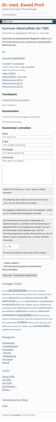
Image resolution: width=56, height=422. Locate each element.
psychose (35, 315)
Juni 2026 (7, 383)
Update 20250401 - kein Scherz (14, 77)
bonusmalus (41, 294)
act (3, 290)
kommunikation (7, 308)
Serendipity (16, 415)
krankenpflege (33, 308)
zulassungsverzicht (15, 329)
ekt (17, 301)
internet (48, 304)
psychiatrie (30, 67)
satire (4, 322)
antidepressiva (40, 290)
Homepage (7, 149)
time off (5, 363)
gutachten (36, 304)
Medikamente (9, 356)
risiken (51, 319)
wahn (30, 326)
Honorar (7, 353)
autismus (18, 294)
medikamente (21, 311)
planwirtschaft (43, 311)
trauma (10, 326)
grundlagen (28, 304)
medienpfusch (10, 311)
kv (52, 308)
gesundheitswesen (46, 301)
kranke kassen (22, 308)
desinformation (39, 297)
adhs (6, 290)
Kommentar (7, 157)
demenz (21, 297)
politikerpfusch (9, 314)
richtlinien (45, 319)
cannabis (5, 297)
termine (4, 326)
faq (20, 301)
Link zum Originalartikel (13, 58)
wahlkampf (25, 326)
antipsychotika (6, 294)
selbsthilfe (13, 322)
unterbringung (17, 326)
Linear (25, 117)
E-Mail (5, 141)
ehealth (12, 301)
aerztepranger (17, 290)
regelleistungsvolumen (17, 319)
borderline (49, 294)
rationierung (6, 319)
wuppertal (5, 329)
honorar (43, 304)
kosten (14, 308)
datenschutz (13, 297)
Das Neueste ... (9, 386)
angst (34, 290)
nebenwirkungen (32, 311)
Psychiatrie (6, 64)
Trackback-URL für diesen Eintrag (15, 100)
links (3, 311)
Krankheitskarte (10, 346)
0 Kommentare (18, 64)
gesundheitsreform (32, 301)
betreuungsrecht (27, 294)
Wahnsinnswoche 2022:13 (12, 83)
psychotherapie (44, 315)
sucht (45, 322)
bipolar (35, 294)
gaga (23, 67)
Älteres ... (6, 390)
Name (5, 134)
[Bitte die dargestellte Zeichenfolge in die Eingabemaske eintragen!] (11, 246)
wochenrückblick (41, 325)
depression (29, 298)
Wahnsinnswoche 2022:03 (12, 87)
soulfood (22, 322)
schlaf (8, 322)
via (3, 51)
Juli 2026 (6, 380)
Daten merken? (11, 263)
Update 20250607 (9, 73)
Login (5, 406)
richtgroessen (37, 319)
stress (41, 322)
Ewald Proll (20, 33)
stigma (37, 322)
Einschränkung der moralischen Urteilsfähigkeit (28, 42)
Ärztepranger (8, 343)
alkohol (29, 290)
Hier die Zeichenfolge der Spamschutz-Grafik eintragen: (25, 253)
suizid (49, 322)
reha (31, 319)
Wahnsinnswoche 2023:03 (12, 80)
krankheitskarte (44, 308)
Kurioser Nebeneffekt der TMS (25, 28)
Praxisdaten (8, 349)
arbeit (13, 294)
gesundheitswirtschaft (10, 304)
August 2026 (8, 376)
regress (27, 319)
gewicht (22, 304)
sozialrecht (31, 322)
